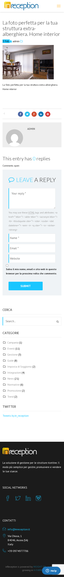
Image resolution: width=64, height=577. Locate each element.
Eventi (11, 348)
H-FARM (38, 570)
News (10, 378)
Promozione (14, 390)
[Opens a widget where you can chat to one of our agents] (51, 571)
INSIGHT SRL (40, 566)
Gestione (12, 354)
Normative (13, 384)
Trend (10, 396)
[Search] (57, 321)
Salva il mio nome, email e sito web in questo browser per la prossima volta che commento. (31, 271)
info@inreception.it (19, 529)
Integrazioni (14, 372)
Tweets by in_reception (16, 415)
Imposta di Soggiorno (19, 366)
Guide (10, 360)
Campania (12, 342)
